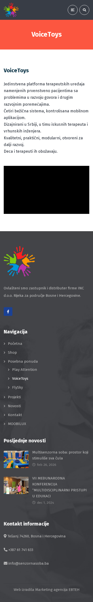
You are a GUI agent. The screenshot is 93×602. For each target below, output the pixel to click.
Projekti (14, 397)
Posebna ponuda (23, 361)
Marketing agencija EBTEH (57, 589)
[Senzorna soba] (11, 10)
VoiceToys (20, 378)
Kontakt (15, 415)
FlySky (17, 387)
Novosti (14, 406)
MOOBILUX (17, 424)
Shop (12, 352)
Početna (15, 343)
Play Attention (24, 369)
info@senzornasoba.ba (28, 563)
